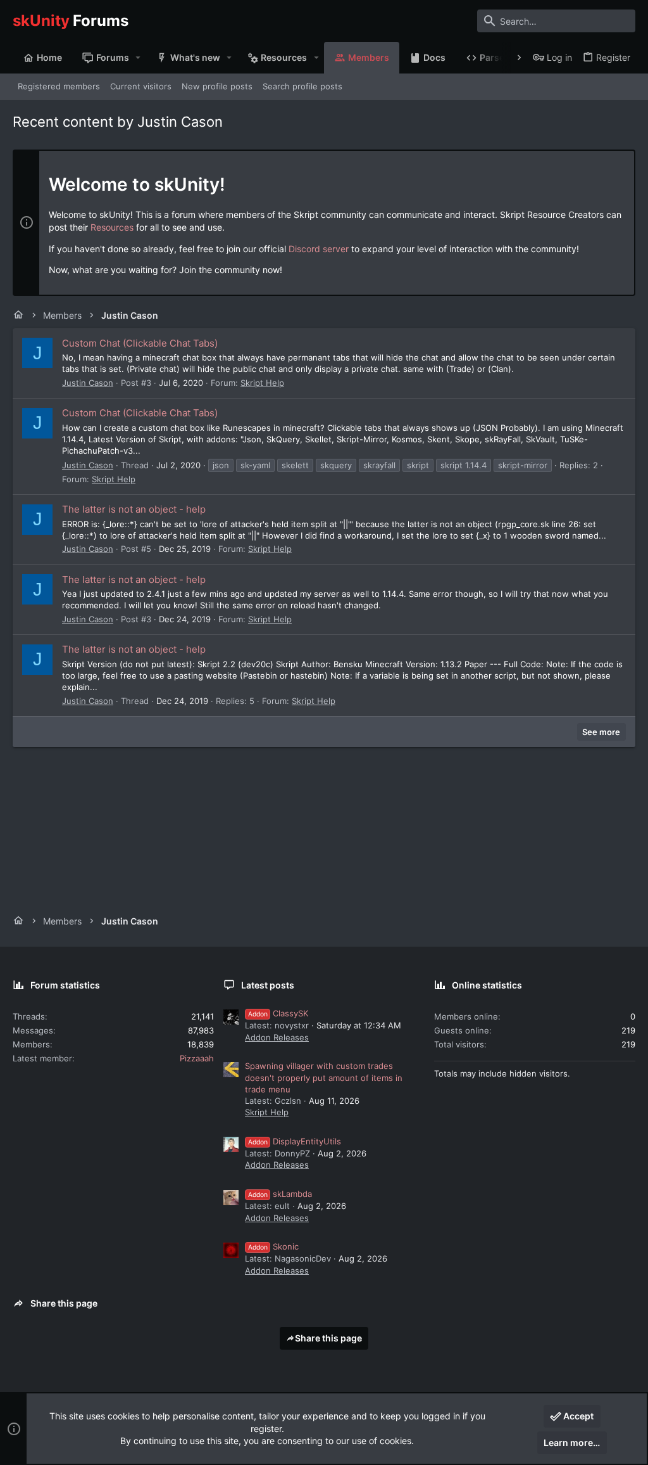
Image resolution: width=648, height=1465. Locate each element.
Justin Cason (87, 383)
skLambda (280, 1194)
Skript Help (262, 383)
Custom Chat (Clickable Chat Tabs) (140, 343)
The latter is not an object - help (134, 509)
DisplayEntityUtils (294, 1141)
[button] (138, 57)
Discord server (319, 248)
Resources (112, 227)
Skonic (273, 1246)
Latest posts (267, 985)
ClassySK (278, 1013)
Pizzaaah (197, 1058)
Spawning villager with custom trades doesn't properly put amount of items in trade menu (323, 1077)
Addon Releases (277, 1037)
